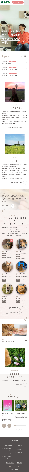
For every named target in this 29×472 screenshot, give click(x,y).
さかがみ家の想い (8, 445)
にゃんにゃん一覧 (14, 312)
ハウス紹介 (6, 459)
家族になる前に (7, 448)
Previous (4, 426)
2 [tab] (16, 425)
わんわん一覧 (15, 307)
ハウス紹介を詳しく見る (16, 182)
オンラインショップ (18, 2)
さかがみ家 (14, 441)
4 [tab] (19, 425)
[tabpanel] (8, 410)
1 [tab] (15, 425)
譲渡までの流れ (7, 456)
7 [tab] (24, 425)
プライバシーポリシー (10, 462)
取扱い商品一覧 (18, 430)
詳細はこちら (19, 384)
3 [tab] (18, 425)
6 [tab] (22, 425)
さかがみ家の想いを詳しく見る (15, 128)
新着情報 (19, 449)
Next (9, 426)
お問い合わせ (20, 452)
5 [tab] (21, 425)
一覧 (21, 56)
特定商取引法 (19, 462)
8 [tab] (25, 425)
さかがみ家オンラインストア (21, 446)
